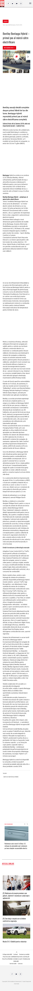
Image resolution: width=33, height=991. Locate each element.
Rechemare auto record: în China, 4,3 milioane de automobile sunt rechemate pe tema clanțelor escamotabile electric (16, 845)
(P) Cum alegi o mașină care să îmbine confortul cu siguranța (14, 919)
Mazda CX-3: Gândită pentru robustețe (14, 941)
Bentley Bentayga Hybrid (11, 776)
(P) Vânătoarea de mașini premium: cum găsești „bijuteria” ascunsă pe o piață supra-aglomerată (16, 895)
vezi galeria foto (8, 48)
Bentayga (6, 175)
